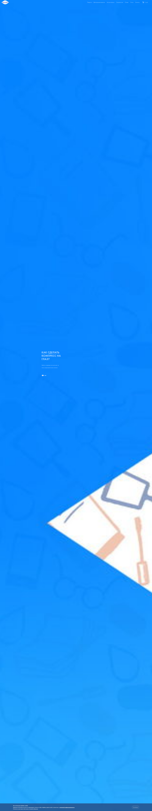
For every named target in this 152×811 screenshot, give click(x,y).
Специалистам (119, 2)
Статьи (132, 2)
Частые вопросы (111, 2)
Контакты (137, 2)
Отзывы (127, 2)
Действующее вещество (99, 2)
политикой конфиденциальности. (67, 807)
